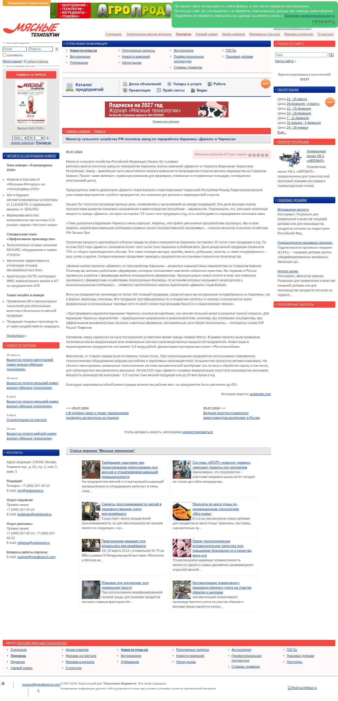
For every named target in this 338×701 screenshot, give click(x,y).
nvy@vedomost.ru (30, 490)
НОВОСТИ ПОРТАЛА (21, 345)
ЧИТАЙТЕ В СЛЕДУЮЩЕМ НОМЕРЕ (31, 155)
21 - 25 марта (297, 99)
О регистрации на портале (27, 420)
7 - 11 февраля (298, 118)
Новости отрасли (83, 50)
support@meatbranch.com (292, 28)
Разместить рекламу (166, 121)
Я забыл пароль (36, 61)
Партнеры (294, 662)
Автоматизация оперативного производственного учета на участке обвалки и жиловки (222, 587)
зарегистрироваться (197, 432)
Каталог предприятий (90, 87)
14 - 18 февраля (299, 113)
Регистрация (12, 61)
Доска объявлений (145, 84)
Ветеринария (80, 57)
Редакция (18, 662)
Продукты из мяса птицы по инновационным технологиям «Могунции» (216, 509)
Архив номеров (233, 34)
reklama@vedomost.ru (33, 543)
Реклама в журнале (298, 34)
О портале (326, 34)
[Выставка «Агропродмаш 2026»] (169, 17)
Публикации (79, 63)
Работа (220, 84)
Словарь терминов (188, 67)
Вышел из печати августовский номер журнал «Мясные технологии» (30, 364)
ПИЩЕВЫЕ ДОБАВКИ (292, 200)
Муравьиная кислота (293, 209)
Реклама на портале (264, 34)
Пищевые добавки (239, 57)
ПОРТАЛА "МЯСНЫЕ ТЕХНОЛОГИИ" (42, 643)
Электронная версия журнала (148, 34)
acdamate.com (260, 394)
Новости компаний (136, 57)
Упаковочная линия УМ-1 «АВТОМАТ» (316, 156)
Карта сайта (284, 61)
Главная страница (78, 131)
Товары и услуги (187, 84)
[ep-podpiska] (166, 116)
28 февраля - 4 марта (303, 104)
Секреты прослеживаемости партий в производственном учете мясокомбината (132, 509)
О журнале (114, 34)
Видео (202, 90)
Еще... (282, 132)
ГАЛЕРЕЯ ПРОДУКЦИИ (293, 141)
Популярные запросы (138, 50)
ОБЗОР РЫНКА (288, 89)
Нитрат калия (288, 271)
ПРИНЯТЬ (323, 22)
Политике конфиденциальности (309, 16)
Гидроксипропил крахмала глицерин (305, 243)
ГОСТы (231, 50)
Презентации (140, 90)
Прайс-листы (174, 90)
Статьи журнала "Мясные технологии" (102, 451)
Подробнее (16, 336)
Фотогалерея (184, 50)
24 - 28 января (297, 127)
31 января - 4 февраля (304, 123)
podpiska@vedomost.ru (34, 514)
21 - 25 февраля (299, 108)
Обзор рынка (132, 63)
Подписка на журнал (31, 75)
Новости (99, 131)
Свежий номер (207, 34)
